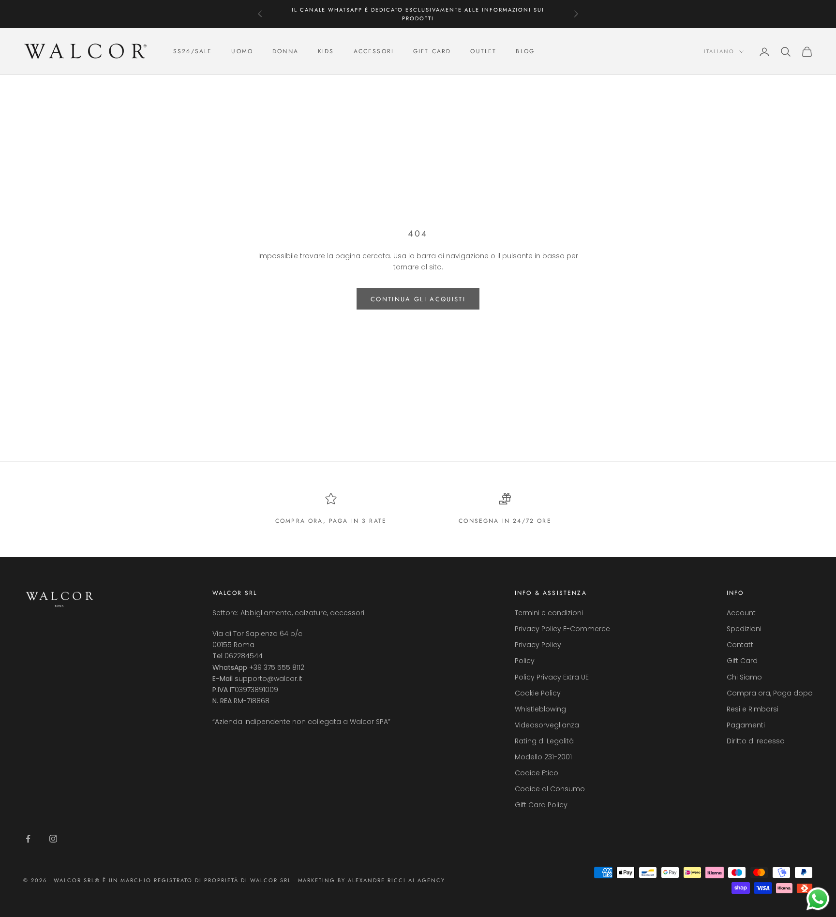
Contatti (741, 645)
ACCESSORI (374, 51)
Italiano (719, 52)
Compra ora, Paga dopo (770, 693)
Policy (525, 661)
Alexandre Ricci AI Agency (396, 880)
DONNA (285, 51)
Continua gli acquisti (418, 299)
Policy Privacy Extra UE (552, 677)
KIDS (326, 51)
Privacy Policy (538, 645)
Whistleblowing (540, 709)
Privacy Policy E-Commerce (562, 629)
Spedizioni (744, 629)
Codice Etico (536, 773)
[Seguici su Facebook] (28, 838)
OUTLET (483, 51)
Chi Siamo (744, 677)
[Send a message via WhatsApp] (818, 899)
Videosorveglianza (547, 725)
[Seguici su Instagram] (53, 838)
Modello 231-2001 (543, 757)
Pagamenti (746, 725)
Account (741, 613)
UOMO (242, 51)
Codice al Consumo (550, 789)
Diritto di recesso (756, 741)
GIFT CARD (432, 51)
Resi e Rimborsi (752, 709)
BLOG (525, 51)
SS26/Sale (192, 51)
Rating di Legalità (544, 741)
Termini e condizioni (549, 613)
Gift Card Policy (541, 805)
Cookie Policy (538, 693)
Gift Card (742, 661)
